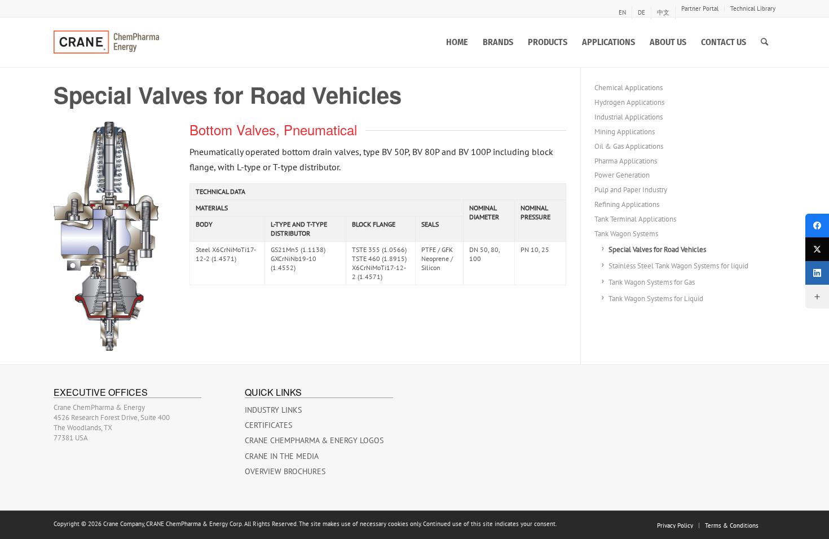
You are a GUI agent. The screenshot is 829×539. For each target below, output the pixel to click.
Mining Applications (624, 131)
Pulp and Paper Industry (630, 190)
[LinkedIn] (817, 273)
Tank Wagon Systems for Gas (651, 282)
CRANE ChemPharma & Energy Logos (314, 440)
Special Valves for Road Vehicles (657, 249)
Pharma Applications (625, 161)
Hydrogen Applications (629, 102)
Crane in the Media (282, 456)
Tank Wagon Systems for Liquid (655, 298)
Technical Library (752, 8)
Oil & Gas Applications (628, 146)
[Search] (764, 42)
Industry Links (273, 410)
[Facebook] (817, 225)
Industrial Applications (628, 117)
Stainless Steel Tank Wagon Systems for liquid (678, 266)
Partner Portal (699, 8)
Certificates (268, 425)
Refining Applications (626, 204)
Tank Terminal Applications (635, 219)
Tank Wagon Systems (626, 233)
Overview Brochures (285, 471)
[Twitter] (817, 249)
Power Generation (622, 175)
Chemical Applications (628, 87)
